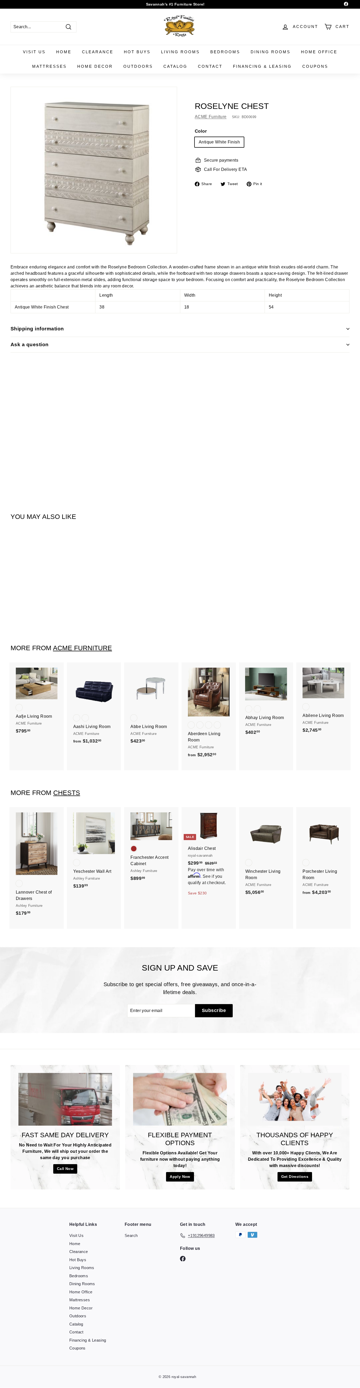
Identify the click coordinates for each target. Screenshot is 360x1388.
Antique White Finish (219, 142)
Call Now (65, 1169)
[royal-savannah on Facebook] (183, 1259)
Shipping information (37, 328)
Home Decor (95, 66)
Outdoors (138, 66)
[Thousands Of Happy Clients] (295, 1099)
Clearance (97, 52)
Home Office (319, 52)
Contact (210, 66)
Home (63, 52)
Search (131, 1235)
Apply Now (180, 1176)
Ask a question (30, 344)
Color (201, 131)
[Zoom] (94, 170)
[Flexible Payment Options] (180, 1099)
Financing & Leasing (262, 66)
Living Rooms (180, 52)
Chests (66, 792)
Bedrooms (225, 52)
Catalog (175, 66)
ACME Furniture (211, 116)
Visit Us (34, 52)
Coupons (315, 66)
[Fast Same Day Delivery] (65, 1099)
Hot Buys (137, 52)
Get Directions (295, 1176)
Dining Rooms (270, 52)
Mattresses (49, 66)
